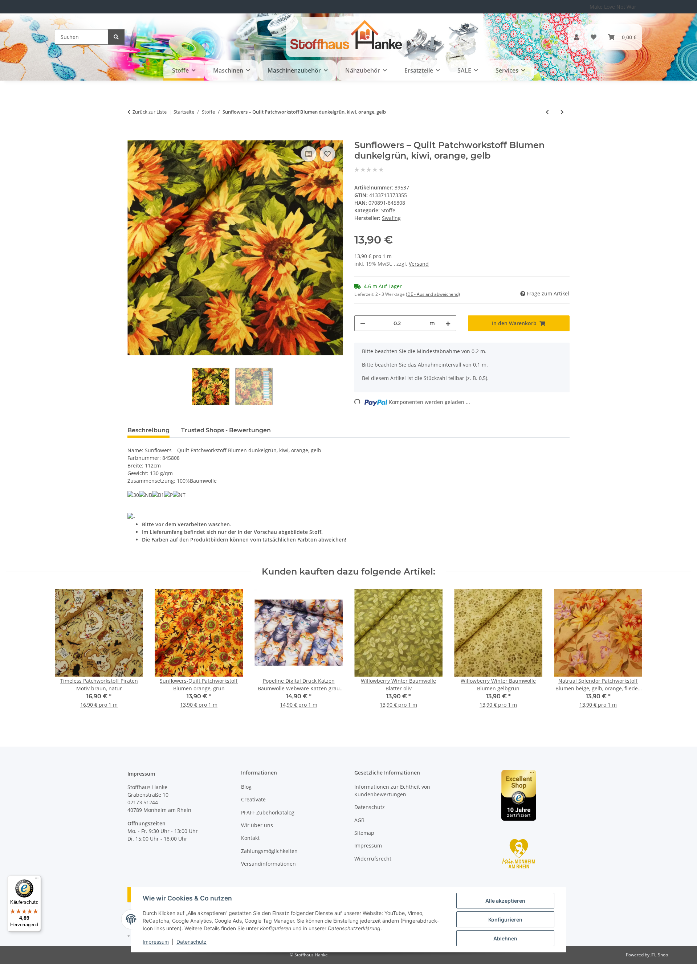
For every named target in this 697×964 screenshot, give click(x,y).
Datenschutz (191, 942)
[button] (576, 37)
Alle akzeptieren (505, 901)
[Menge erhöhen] (448, 323)
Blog (246, 786)
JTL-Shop (659, 955)
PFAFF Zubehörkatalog (267, 812)
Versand (419, 263)
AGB (359, 820)
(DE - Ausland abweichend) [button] (433, 294)
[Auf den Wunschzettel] (327, 154)
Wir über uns (257, 825)
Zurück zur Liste (150, 112)
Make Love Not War (613, 6)
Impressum (156, 942)
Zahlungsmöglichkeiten (269, 850)
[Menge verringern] (363, 323)
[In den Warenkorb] (133, 136)
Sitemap (364, 832)
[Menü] (36, 879)
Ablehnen (505, 938)
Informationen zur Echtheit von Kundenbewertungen (392, 790)
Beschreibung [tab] (148, 430)
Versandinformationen (268, 863)
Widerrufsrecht (372, 858)
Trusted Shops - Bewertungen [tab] (226, 430)
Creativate (253, 799)
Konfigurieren (505, 919)
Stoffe (388, 210)
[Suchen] (116, 37)
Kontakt (250, 837)
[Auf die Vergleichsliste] (309, 154)
